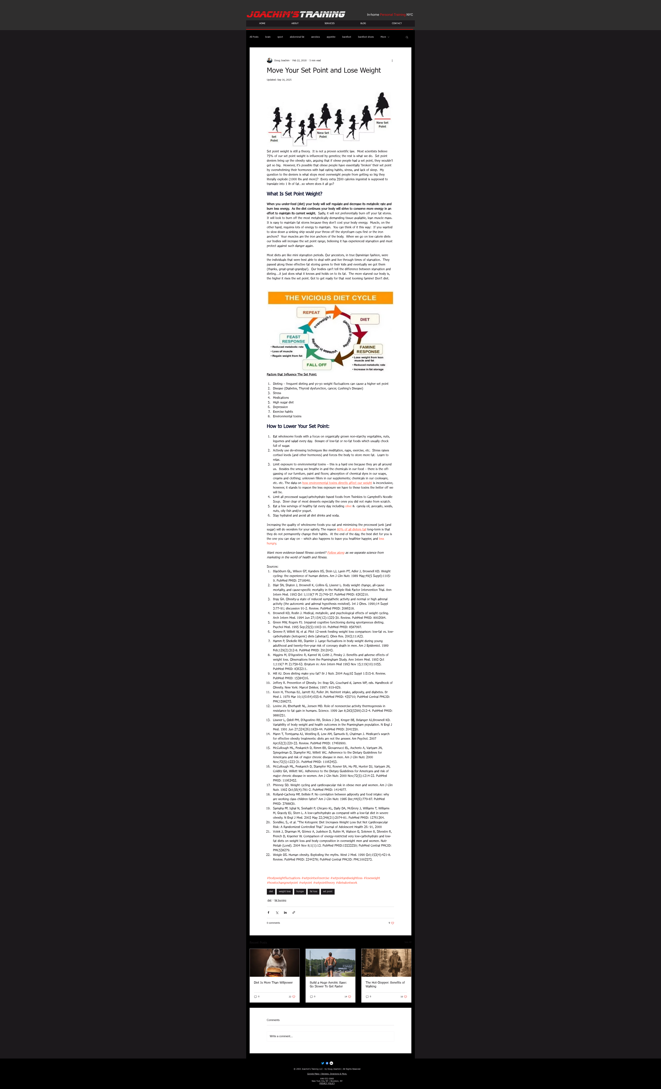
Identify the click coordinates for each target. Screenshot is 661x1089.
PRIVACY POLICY (327, 1084)
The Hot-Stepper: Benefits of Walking (385, 984)
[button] (407, 37)
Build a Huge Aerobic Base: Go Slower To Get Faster (328, 984)
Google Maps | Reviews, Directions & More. (327, 1074)
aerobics (315, 37)
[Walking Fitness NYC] (386, 963)
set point (327, 891)
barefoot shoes (366, 37)
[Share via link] (293, 912)
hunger (300, 891)
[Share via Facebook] (268, 912)
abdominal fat (297, 37)
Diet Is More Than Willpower (273, 982)
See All (408, 942)
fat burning (280, 900)
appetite (331, 37)
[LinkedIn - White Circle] (331, 1063)
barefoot (346, 37)
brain (268, 37)
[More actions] (392, 61)
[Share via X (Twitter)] (277, 912)
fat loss (313, 891)
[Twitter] (322, 1063)
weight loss (285, 891)
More (383, 37)
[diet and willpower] (275, 963)
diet (271, 891)
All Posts (254, 37)
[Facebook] (327, 1063)
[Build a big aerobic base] (330, 963)
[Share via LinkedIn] (285, 912)
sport (280, 37)
